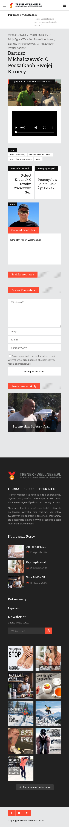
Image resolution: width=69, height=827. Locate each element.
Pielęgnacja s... (36, 546)
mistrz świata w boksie (20, 159)
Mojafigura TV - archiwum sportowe (30, 39)
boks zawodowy (17, 154)
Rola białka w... (36, 577)
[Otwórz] (20, 658)
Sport (50, 81)
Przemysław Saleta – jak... (31, 426)
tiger (38, 159)
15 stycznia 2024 (38, 583)
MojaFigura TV (39, 34)
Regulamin (13, 608)
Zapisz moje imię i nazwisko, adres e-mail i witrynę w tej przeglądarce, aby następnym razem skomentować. (32, 359)
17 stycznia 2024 (39, 552)
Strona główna (17, 34)
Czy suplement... (37, 562)
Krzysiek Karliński (23, 230)
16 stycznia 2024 (38, 567)
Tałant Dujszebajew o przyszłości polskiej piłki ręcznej (45, 21)
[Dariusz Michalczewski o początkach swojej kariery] (23, 217)
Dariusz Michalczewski (40, 154)
